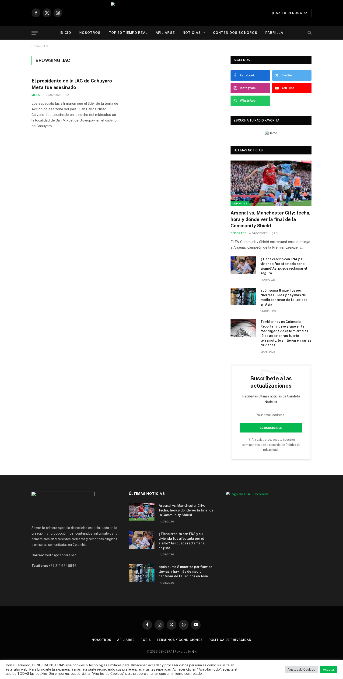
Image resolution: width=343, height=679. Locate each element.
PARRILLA (274, 33)
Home (36, 46)
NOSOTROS (90, 33)
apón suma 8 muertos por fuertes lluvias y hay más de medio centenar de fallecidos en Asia (283, 297)
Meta (36, 94)
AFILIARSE (165, 33)
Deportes (240, 203)
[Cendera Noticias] (171, 13)
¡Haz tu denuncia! (289, 13)
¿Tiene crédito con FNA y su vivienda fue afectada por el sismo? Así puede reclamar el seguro (283, 266)
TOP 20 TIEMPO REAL (128, 33)
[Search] (309, 33)
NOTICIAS (192, 33)
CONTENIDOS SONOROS (235, 33)
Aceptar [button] (328, 669)
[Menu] (35, 33)
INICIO (65, 33)
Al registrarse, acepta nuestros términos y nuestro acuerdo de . (271, 444)
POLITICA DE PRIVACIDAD (230, 640)
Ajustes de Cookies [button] (301, 669)
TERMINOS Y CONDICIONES (180, 640)
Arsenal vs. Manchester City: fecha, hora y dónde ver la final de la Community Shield (270, 219)
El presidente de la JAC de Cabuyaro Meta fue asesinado (72, 84)
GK (194, 651)
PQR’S (145, 640)
